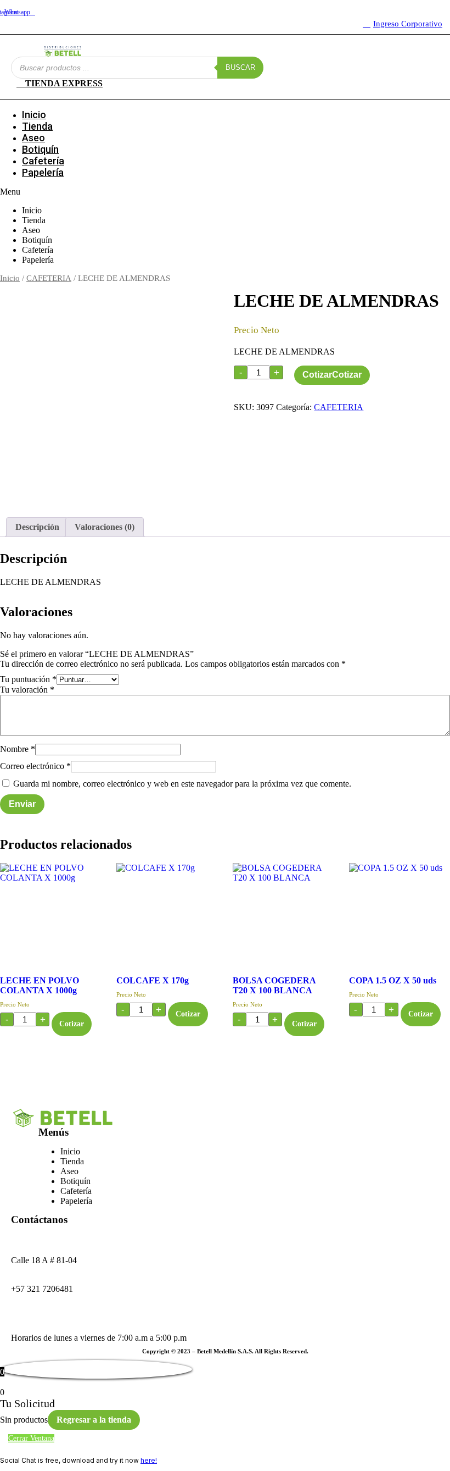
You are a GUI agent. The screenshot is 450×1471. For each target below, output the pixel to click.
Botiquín (40, 149)
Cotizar (317, 374)
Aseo (33, 137)
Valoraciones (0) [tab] (104, 527)
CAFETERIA (48, 278)
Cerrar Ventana (31, 1438)
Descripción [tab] (37, 527)
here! (148, 1460)
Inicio (34, 114)
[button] (225, 192)
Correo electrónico (35, 766)
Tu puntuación (28, 679)
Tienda (37, 126)
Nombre (17, 749)
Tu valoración (27, 689)
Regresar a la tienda (94, 1419)
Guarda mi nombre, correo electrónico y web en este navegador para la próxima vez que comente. (182, 783)
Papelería (43, 172)
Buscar (240, 67)
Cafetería (43, 161)
